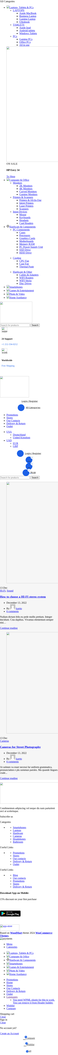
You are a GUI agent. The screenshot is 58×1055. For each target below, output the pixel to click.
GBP (15, 446)
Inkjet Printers (26, 203)
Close (3, 1016)
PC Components (21, 229)
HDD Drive (25, 252)
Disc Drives (25, 283)
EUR (15, 443)
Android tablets (27, 30)
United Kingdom (21, 437)
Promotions (18, 852)
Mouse (22, 214)
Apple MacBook (27, 13)
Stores (16, 855)
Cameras (4, 741)
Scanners (24, 208)
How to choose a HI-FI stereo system (23, 596)
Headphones (19, 839)
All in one (24, 45)
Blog (15, 875)
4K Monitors (25, 188)
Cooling (17, 258)
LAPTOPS (18, 10)
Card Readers (26, 223)
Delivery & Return (22, 861)
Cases (22, 232)
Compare (11, 1008)
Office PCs (25, 42)
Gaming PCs (25, 39)
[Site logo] (16, 322)
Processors (24, 235)
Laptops (17, 830)
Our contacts (19, 858)
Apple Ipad (25, 27)
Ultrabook (24, 22)
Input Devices (20, 211)
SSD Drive (25, 249)
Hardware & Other (22, 272)
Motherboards (26, 241)
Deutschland (19, 434)
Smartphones (19, 827)
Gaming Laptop (27, 19)
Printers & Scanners (23, 197)
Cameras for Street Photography (20, 747)
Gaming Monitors (28, 194)
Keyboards (24, 217)
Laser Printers (26, 206)
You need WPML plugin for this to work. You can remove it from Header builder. (34, 1001)
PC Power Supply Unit (31, 247)
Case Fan (24, 263)
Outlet (16, 864)
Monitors (17, 182)
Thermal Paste (26, 266)
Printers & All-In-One (30, 200)
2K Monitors (25, 185)
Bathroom (18, 842)
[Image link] (10, 923)
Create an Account (9, 1033)
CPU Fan (24, 261)
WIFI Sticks (25, 280)
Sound (10, 590)
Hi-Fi (2, 590)
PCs (15, 36)
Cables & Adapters (29, 274)
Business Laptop (27, 16)
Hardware (18, 833)
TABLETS (18, 24)
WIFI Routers (26, 277)
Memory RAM (27, 244)
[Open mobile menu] (29, 373)
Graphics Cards (27, 238)
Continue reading (9, 628)
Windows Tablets (28, 33)
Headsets (24, 220)
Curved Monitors (28, 191)
